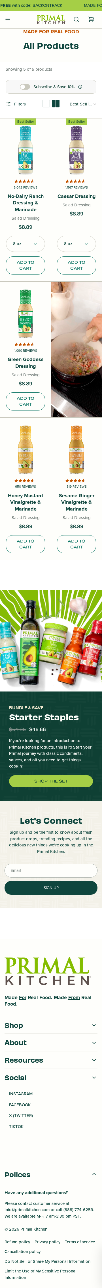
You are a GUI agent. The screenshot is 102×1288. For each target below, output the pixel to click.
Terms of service (80, 1242)
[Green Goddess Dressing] (25, 314)
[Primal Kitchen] (51, 20)
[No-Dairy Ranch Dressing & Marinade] (25, 150)
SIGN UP (51, 888)
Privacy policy (47, 1242)
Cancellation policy (23, 1251)
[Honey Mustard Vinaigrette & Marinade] (25, 450)
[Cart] (91, 19)
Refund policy (17, 1242)
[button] (25, 244)
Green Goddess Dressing (26, 362)
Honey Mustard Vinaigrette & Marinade (25, 502)
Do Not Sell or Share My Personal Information (47, 1261)
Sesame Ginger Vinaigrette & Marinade (76, 502)
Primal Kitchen (33, 1229)
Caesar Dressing (77, 196)
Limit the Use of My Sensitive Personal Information (40, 1274)
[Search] (76, 19)
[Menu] (8, 19)
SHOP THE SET (51, 781)
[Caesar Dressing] (76, 150)
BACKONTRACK (47, 5)
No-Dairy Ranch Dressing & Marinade (26, 203)
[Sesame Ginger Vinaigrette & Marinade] (76, 450)
